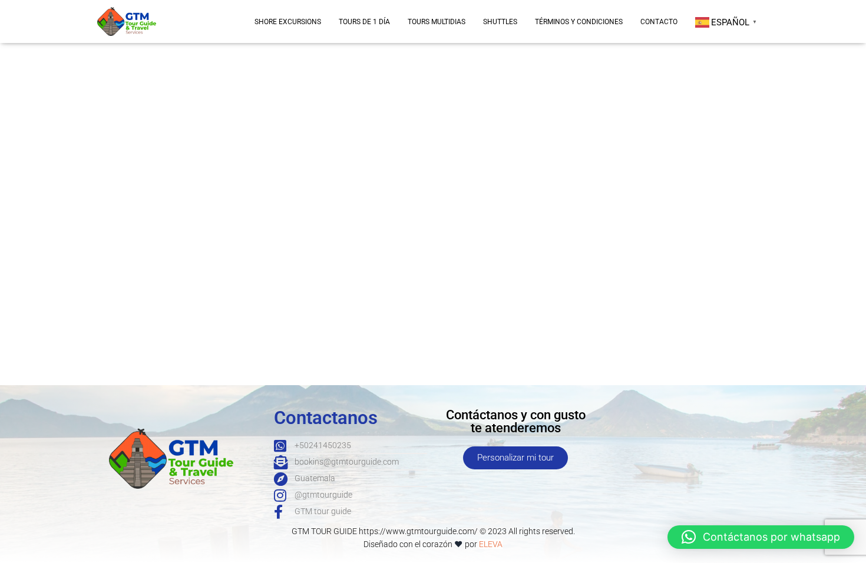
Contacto (658, 22)
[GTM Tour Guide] (126, 21)
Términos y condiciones (579, 22)
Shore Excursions (287, 22)
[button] (760, 537)
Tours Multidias (436, 22)
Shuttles (500, 22)
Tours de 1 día (364, 22)
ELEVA (491, 544)
